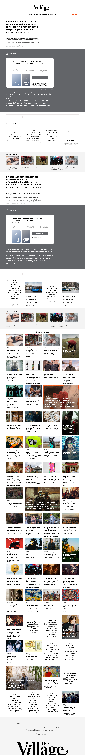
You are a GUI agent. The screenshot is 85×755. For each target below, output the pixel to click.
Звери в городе (46, 449)
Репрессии (9, 551)
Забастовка (28, 474)
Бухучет (27, 372)
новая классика (10, 398)
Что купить (46, 372)
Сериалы (8, 372)
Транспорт (10, 18)
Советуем (45, 423)
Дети (55, 14)
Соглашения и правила (56, 721)
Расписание (28, 551)
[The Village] (42, 8)
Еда (48, 14)
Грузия (27, 525)
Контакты (46, 721)
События (45, 678)
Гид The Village (28, 347)
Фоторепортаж (29, 500)
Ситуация (33, 130)
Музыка (8, 449)
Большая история (48, 396)
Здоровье (45, 347)
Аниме (64, 449)
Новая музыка (65, 423)
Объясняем (64, 347)
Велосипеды (46, 525)
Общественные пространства (51, 130)
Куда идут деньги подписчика (47, 89)
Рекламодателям (19, 723)
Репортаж (9, 347)
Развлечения (43, 14)
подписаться (39, 77)
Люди (33, 14)
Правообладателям (37, 721)
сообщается (26, 193)
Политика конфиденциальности (22, 721)
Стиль (51, 14)
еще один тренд (65, 551)
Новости (33, 620)
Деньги (8, 576)
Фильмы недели (28, 423)
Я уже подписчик (12, 53)
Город (30, 14)
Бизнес (38, 14)
